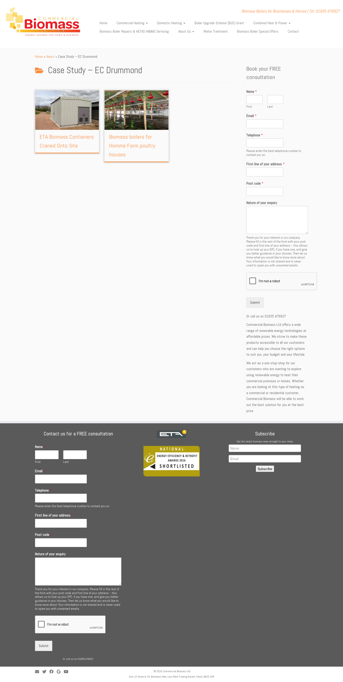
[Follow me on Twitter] (45, 671)
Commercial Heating (131, 23)
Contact (293, 31)
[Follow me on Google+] (60, 671)
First (249, 107)
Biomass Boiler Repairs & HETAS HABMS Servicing (134, 31)
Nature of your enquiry (261, 202)
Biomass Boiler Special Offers (257, 31)
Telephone (254, 135)
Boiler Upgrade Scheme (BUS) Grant (219, 23)
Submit (255, 302)
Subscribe (265, 468)
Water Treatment (215, 31)
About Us (185, 31)
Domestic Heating (170, 23)
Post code (254, 183)
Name (251, 91)
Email (251, 116)
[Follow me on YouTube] (67, 671)
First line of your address (265, 164)
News (50, 56)
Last (270, 107)
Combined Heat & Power (270, 23)
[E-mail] (38, 671)
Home (103, 23)
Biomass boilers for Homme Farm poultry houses (132, 145)
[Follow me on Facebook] (53, 671)
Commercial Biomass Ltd (176, 671)
